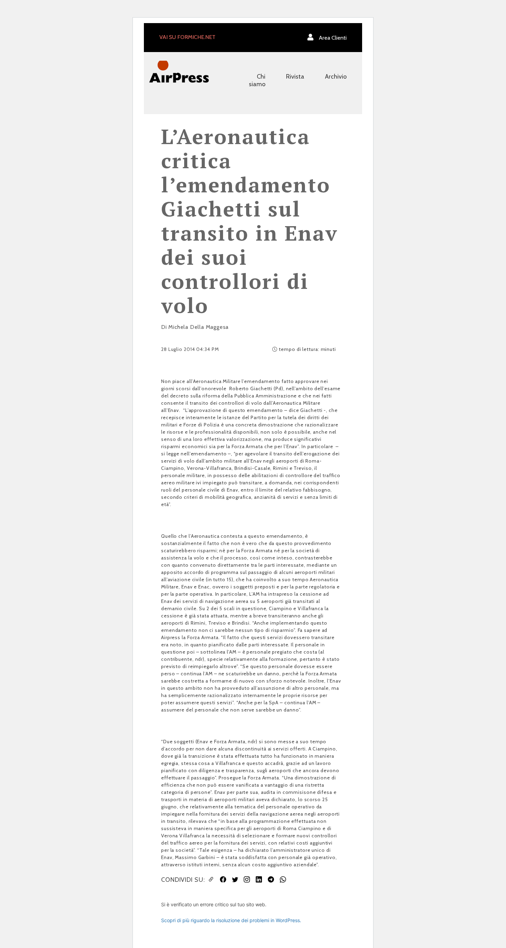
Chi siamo (257, 80)
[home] (179, 71)
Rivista (295, 76)
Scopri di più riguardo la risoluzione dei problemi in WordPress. (231, 920)
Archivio (336, 76)
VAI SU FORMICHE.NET (187, 37)
